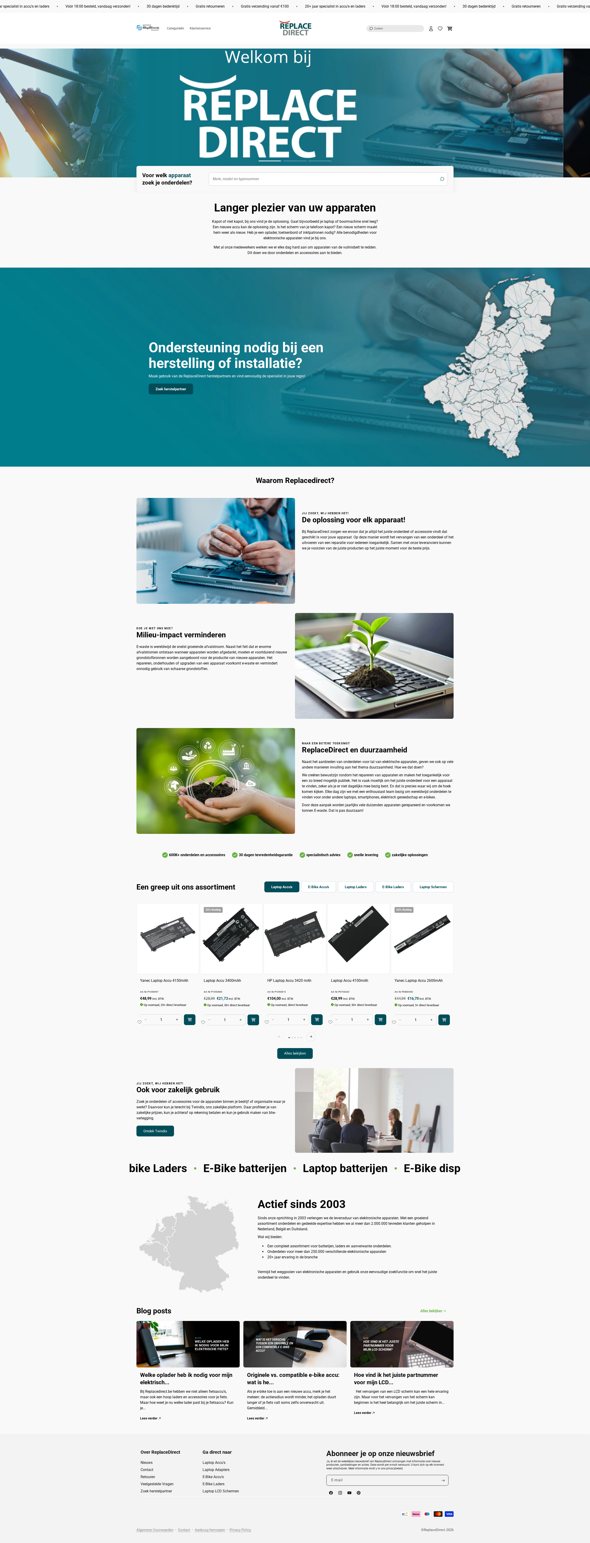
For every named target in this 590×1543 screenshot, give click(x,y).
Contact (147, 1470)
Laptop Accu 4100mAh (349, 980)
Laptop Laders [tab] (356, 887)
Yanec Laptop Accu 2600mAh (419, 980)
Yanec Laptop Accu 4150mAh (164, 980)
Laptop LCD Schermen (221, 1491)
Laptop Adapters (216, 1470)
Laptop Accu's (214, 1462)
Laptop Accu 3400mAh (222, 980)
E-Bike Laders (213, 1484)
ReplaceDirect (434, 1530)
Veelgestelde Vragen (157, 1484)
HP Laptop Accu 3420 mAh (289, 980)
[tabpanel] (295, 981)
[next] (311, 1036)
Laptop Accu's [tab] (281, 887)
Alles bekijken (295, 1054)
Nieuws (147, 1462)
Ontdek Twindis (155, 1131)
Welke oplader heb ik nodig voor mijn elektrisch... (186, 1378)
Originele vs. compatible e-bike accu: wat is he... (293, 1378)
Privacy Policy (240, 1530)
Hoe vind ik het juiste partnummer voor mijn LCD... (396, 1378)
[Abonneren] (443, 1480)
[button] (395, 28)
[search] (328, 179)
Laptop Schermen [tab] (433, 887)
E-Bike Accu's (213, 1477)
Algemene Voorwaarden (154, 1530)
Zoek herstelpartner (171, 389)
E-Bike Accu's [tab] (318, 887)
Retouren (148, 1477)
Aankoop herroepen (210, 1530)
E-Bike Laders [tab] (393, 887)
